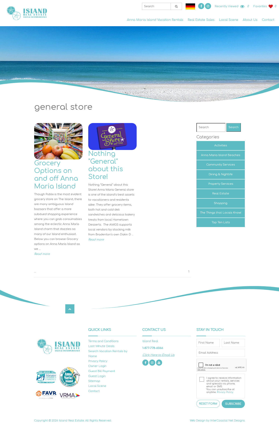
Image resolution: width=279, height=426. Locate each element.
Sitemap (94, 381)
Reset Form (208, 403)
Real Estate (220, 193)
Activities (220, 145)
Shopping (220, 203)
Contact (268, 20)
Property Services (220, 183)
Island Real (26, 13)
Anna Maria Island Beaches (220, 155)
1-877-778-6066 (152, 348)
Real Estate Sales (201, 20)
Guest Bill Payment (101, 371)
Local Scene (228, 20)
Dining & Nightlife (221, 174)
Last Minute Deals (101, 346)
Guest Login (97, 376)
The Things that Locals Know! (220, 212)
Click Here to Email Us (158, 355)
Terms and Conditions (103, 341)
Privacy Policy (97, 361)
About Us (250, 20)
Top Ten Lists (221, 222)
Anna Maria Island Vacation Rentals (155, 20)
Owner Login (97, 366)
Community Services (220, 164)
